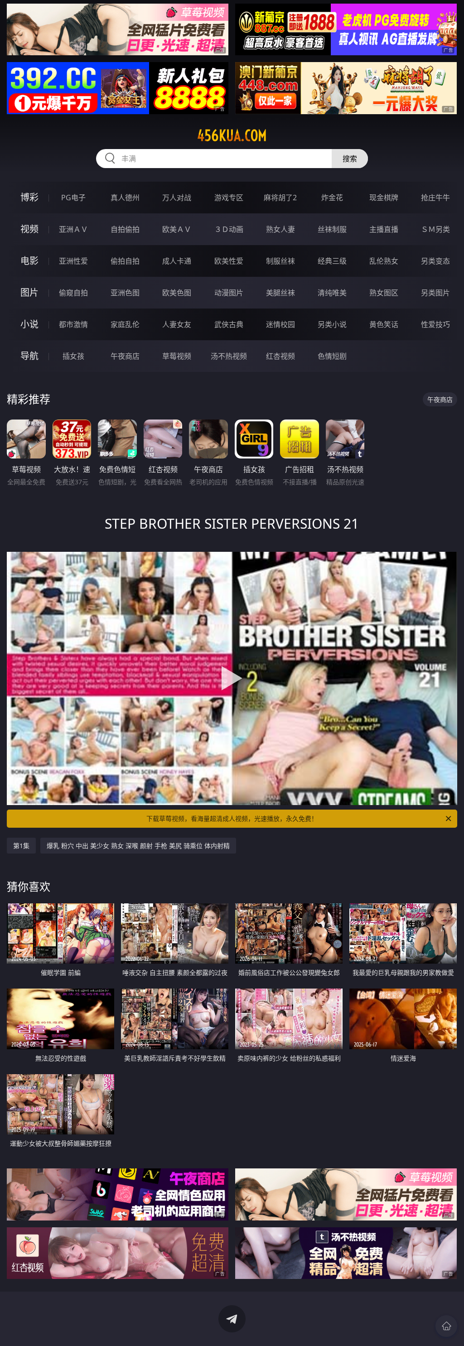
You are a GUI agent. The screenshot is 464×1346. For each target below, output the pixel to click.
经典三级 (332, 261)
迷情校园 (280, 324)
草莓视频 (176, 356)
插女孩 (73, 356)
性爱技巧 (435, 324)
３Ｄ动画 (228, 229)
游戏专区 (228, 198)
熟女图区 (383, 293)
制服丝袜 (280, 261)
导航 (29, 356)
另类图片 (435, 293)
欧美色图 (176, 293)
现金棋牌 (383, 198)
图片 (29, 292)
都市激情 (73, 324)
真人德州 (125, 198)
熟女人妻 (280, 229)
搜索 (350, 159)
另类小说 (332, 324)
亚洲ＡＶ (73, 229)
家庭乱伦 (125, 324)
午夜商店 (125, 356)
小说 (29, 324)
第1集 (21, 845)
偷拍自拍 (125, 261)
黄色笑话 (383, 324)
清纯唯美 (332, 293)
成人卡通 (176, 261)
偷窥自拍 (73, 293)
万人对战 (176, 198)
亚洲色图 (125, 293)
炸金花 (332, 198)
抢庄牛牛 (435, 198)
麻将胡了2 (280, 198)
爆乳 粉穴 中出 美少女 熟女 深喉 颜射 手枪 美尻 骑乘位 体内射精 (138, 845)
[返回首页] (446, 1326)
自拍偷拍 (125, 229)
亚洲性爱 (73, 261)
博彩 (29, 197)
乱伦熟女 (383, 261)
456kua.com (232, 135)
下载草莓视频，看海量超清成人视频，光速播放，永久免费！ (232, 818)
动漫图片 (228, 293)
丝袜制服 (332, 229)
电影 (29, 261)
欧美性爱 (228, 261)
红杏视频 (280, 356)
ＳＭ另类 (435, 229)
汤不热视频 (229, 356)
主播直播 (383, 229)
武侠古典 (228, 324)
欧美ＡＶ (176, 229)
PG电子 (73, 198)
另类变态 (435, 261)
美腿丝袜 (280, 293)
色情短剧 (332, 356)
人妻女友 (176, 324)
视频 (29, 229)
